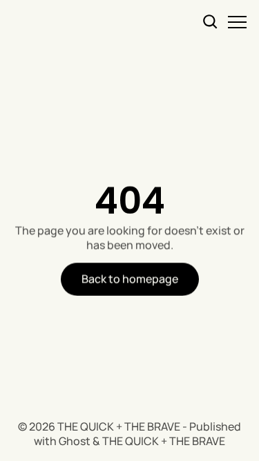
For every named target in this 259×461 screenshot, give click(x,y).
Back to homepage (129, 278)
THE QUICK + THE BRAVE (118, 426)
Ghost (74, 441)
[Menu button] (237, 21)
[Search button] (211, 21)
